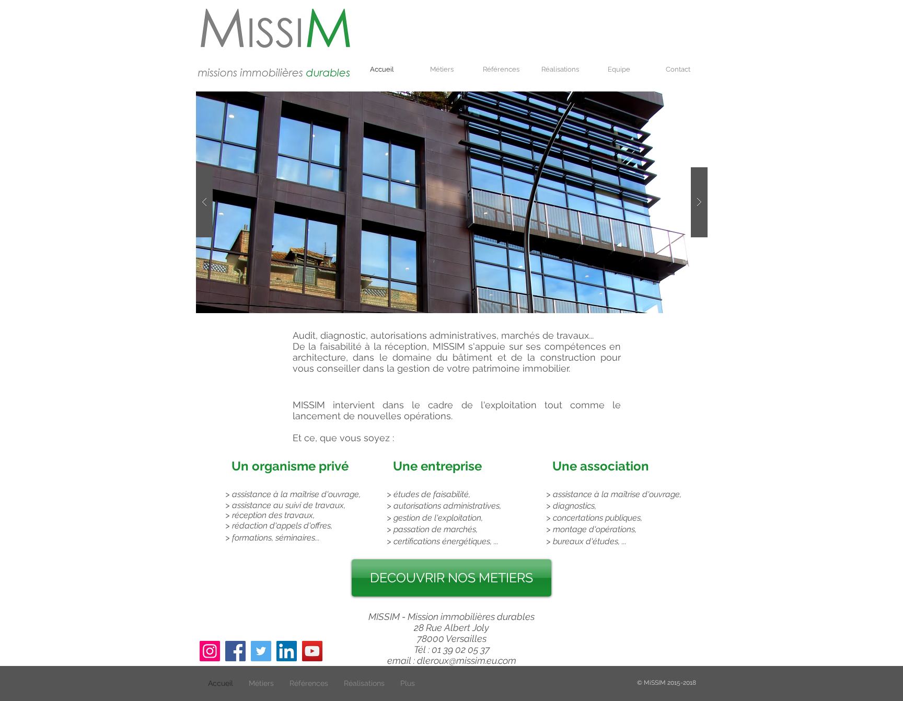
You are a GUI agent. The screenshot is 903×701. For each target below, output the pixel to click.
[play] (683, 100)
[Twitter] (261, 651)
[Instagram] (210, 651)
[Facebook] (235, 651)
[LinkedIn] (286, 651)
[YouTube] (312, 651)
